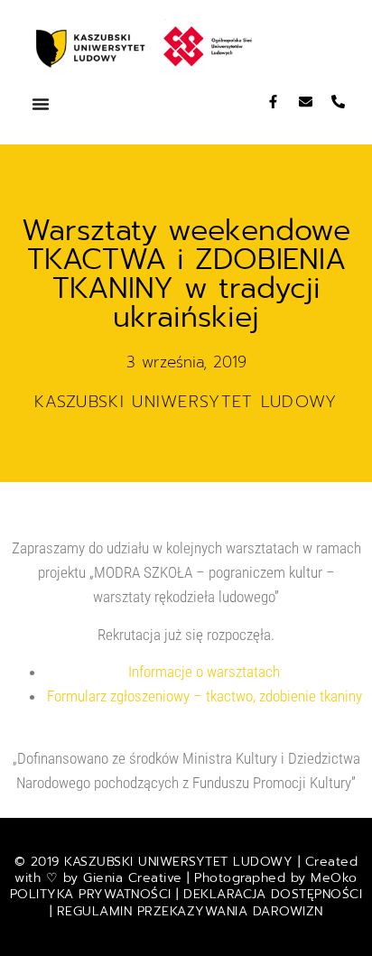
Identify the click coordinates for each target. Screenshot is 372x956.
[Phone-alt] (338, 101)
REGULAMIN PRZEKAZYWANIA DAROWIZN (190, 911)
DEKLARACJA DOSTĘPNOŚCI (272, 894)
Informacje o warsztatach (204, 672)
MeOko (334, 877)
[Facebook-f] (273, 101)
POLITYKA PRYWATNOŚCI (93, 894)
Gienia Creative (132, 877)
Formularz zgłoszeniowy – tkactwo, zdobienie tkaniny (204, 696)
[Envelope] (305, 101)
